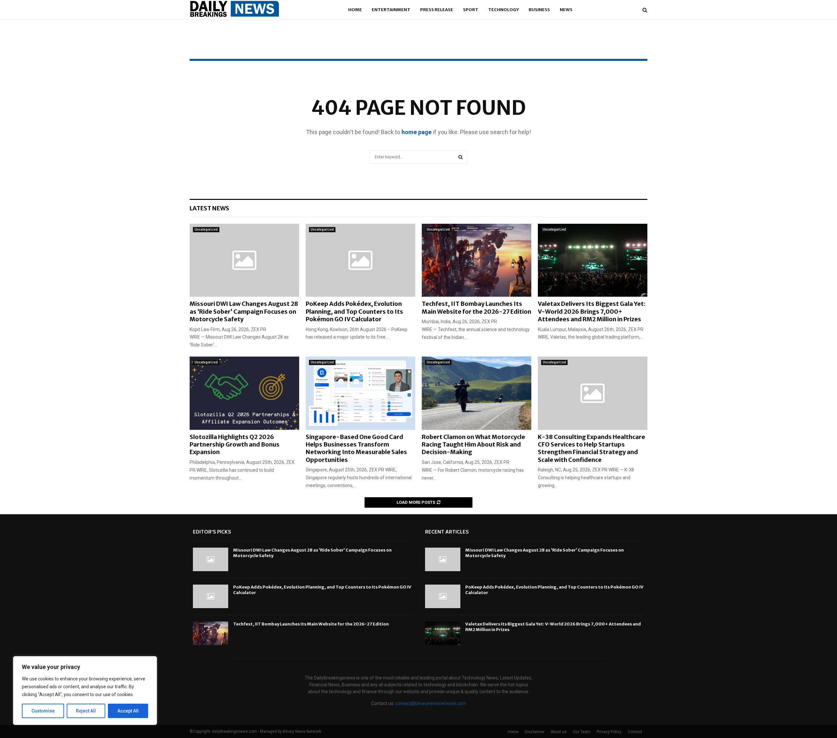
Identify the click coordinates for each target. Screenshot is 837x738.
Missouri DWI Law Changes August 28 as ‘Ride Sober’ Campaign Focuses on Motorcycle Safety (244, 311)
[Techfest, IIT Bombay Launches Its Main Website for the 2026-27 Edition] (476, 260)
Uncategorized (206, 229)
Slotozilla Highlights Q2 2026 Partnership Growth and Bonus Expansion (235, 444)
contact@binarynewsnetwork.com (430, 703)
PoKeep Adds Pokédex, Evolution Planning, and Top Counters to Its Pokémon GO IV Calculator (354, 311)
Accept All (128, 710)
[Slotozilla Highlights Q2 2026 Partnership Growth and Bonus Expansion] (244, 393)
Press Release (436, 9)
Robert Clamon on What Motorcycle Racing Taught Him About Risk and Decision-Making (473, 444)
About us (559, 731)
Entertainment (391, 9)
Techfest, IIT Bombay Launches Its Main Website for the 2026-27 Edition (476, 307)
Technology (503, 9)
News (566, 9)
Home (355, 9)
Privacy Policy (609, 731)
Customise (43, 710)
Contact (635, 731)
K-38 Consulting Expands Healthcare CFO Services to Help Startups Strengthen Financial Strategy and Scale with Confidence (591, 448)
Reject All (86, 710)
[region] (85, 690)
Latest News (209, 208)
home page (416, 132)
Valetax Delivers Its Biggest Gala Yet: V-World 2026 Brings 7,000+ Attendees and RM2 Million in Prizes (591, 311)
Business (539, 9)
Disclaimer (534, 731)
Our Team (581, 731)
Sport (470, 9)
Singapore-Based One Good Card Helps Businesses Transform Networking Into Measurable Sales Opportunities (356, 448)
